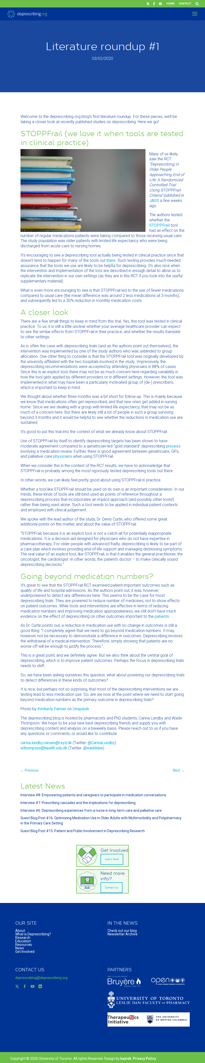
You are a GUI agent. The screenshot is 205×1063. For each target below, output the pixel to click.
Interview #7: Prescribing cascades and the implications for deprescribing (78, 803)
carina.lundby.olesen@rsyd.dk (46, 742)
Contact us (111, 887)
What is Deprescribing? (33, 934)
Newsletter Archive (123, 934)
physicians (62, 456)
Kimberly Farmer (52, 709)
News (19, 948)
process (173, 446)
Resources (23, 944)
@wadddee (93, 748)
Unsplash (81, 709)
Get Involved (24, 951)
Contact (185, 3)
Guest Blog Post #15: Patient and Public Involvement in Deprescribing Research (82, 831)
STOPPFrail (159, 225)
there (111, 260)
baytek (125, 1059)
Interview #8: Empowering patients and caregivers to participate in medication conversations (93, 795)
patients (162, 616)
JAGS (154, 200)
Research (22, 937)
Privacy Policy (144, 1059)
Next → (178, 770)
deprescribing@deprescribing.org (41, 978)
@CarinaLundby (101, 742)
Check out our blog (122, 930)
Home (170, 3)
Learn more (112, 859)
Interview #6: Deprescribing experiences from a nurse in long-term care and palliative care (91, 810)
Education (23, 941)
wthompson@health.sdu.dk (43, 748)
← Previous (29, 770)
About (20, 930)
